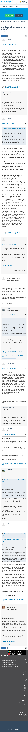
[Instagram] (25, 671)
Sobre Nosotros (22, 702)
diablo (9, 309)
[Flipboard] (24, 695)
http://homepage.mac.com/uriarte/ (15, 86)
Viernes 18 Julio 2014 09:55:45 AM (9, 612)
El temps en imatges (6, 644)
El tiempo (5, 6)
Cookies (24, 709)
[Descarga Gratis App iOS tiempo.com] (21, 651)
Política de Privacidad (20, 712)
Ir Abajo (3, 35)
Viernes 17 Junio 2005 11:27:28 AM (9, 244)
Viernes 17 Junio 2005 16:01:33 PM (9, 368)
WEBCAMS (13, 357)
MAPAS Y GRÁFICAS (6, 357)
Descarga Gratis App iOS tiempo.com (8, 662)
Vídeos (16, 6)
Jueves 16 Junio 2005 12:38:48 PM (9, 44)
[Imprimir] (26, 36)
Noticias (11, 6)
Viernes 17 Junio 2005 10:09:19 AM (9, 123)
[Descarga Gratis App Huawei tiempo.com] (12, 654)
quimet (9, 606)
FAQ (25, 704)
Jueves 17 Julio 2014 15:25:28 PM (9, 475)
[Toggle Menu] (25, 10)
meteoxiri (10, 469)
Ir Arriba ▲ (18, 729)
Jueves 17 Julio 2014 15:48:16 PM (9, 529)
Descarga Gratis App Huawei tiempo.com (9, 664)
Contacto (23, 700)
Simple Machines (17, 723)
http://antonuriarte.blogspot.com (11, 87)
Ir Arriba (3, 648)
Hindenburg (11, 363)
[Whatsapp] (25, 681)
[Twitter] (24, 661)
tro (8, 238)
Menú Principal (5, 10)
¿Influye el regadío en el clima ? (13, 28)
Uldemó (10, 428)
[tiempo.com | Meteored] (4, 655)
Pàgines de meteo (6, 642)
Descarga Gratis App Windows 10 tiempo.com (10, 666)
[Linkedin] (24, 685)
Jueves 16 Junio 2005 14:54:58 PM (9, 98)
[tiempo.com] (6, 2)
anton (9, 39)
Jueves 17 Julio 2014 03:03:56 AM (9, 434)
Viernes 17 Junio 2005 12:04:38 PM (9, 284)
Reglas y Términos (11, 729)
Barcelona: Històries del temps (8, 641)
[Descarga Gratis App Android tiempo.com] (12, 651)
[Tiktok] (24, 676)
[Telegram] (24, 690)
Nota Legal (23, 706)
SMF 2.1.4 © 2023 (9, 723)
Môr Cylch (10, 277)
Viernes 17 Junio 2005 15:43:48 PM (9, 314)
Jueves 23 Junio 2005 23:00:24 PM (9, 413)
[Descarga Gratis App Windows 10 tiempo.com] (22, 654)
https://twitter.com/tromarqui (8, 265)
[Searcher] (15, 2)
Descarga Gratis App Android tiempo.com (9, 660)
